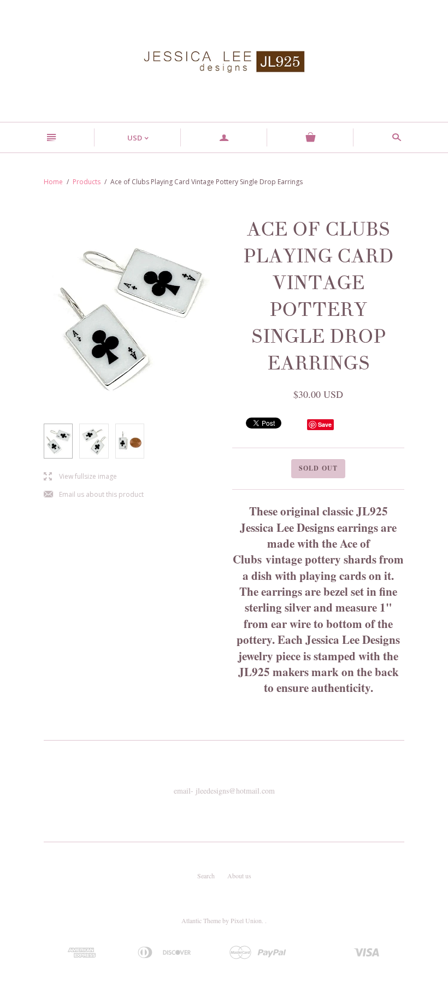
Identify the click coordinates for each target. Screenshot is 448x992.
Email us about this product (94, 495)
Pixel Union (246, 920)
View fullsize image (80, 477)
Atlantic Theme (201, 920)
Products (87, 181)
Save (325, 424)
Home (53, 181)
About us (239, 875)
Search (206, 875)
